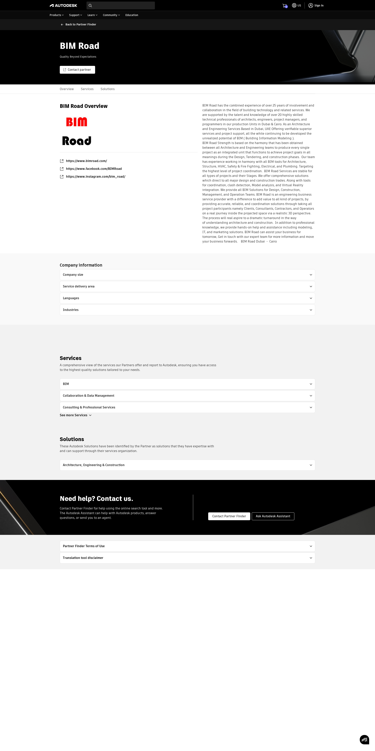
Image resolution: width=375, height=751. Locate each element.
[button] (187, 274)
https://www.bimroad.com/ (86, 161)
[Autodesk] (63, 5)
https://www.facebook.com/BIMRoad (94, 168)
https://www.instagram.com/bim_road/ (95, 176)
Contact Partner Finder (229, 516)
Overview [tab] (67, 89)
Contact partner (79, 69)
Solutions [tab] (108, 89)
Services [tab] (87, 89)
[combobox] (121, 5)
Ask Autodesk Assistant (273, 516)
